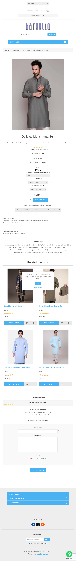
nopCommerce (42, 554)
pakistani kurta (13, 250)
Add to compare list (39, 210)
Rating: (38, 455)
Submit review (38, 470)
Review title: (38, 428)
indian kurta (40, 250)
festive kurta (46, 245)
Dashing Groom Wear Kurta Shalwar (17, 367)
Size (37, 167)
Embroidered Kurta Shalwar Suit (51, 306)
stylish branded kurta (34, 252)
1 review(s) (31, 149)
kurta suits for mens (52, 252)
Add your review (42, 149)
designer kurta (22, 245)
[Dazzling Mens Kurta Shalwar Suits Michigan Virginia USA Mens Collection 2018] (55, 347)
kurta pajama (9, 245)
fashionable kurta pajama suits (38, 247)
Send (47, 539)
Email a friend (55, 210)
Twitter (38, 524)
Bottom (37, 178)
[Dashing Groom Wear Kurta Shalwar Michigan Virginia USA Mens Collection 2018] (20, 347)
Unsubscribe (43, 543)
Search (52, 34)
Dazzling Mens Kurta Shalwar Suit (52, 367)
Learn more (38, 287)
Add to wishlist (23, 210)
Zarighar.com (45, 559)
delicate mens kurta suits (16, 247)
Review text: (38, 435)
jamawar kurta (27, 250)
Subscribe (34, 543)
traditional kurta (57, 247)
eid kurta (34, 245)
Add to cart (40, 200)
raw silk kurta (18, 252)
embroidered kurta (60, 245)
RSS (43, 524)
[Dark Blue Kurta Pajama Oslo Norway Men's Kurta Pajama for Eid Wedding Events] (20, 286)
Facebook (33, 524)
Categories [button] (14, 42)
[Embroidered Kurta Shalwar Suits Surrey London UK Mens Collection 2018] (55, 286)
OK (38, 284)
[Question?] (69, 554)
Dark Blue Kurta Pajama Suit (14, 306)
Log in (37, 11)
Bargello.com (35, 559)
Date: (36, 413)
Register (30, 11)
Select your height (37, 185)
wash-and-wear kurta (55, 250)
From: (27, 413)
